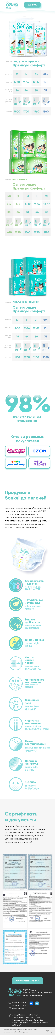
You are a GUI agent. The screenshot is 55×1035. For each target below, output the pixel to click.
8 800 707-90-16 (19, 1002)
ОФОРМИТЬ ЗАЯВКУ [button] (27, 980)
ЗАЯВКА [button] (32, 4)
